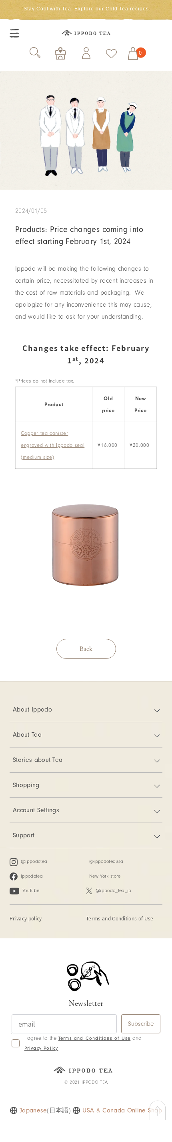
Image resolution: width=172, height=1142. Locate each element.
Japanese (33, 1110)
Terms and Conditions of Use (120, 918)
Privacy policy (26, 918)
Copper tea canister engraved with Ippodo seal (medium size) (52, 445)
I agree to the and (83, 1043)
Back (86, 648)
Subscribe (141, 1023)
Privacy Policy (41, 1048)
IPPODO (86, 33)
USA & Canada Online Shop (122, 1110)
